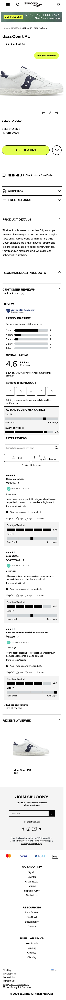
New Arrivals (32, 943)
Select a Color (13, 121)
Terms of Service (41, 841)
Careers (32, 926)
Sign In (31, 872)
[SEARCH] (18, 4)
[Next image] (57, 112)
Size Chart (12, 133)
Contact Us (32, 895)
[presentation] (32, 773)
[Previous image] (43, 112)
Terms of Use (9, 977)
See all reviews (14, 708)
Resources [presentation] (32, 907)
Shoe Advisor (31, 913)
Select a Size (11, 129)
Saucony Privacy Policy (31, 844)
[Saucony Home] (33, 4)
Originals (31, 953)
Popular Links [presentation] (32, 938)
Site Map (7, 970)
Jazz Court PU (22, 770)
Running (31, 948)
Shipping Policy (32, 891)
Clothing (31, 957)
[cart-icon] (58, 4)
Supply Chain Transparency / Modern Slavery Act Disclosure (17, 986)
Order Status (31, 882)
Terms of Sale (9, 981)
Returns (32, 886)
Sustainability (31, 922)
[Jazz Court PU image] (31, 747)
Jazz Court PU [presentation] (16, 37)
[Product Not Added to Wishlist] (57, 150)
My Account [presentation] (32, 867)
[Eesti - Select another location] (51, 970)
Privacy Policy (23, 841)
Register (31, 877)
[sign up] (52, 813)
